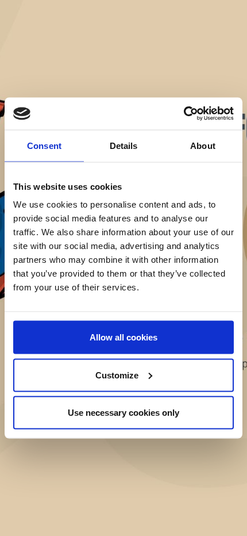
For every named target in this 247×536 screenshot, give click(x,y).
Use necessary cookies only (123, 413)
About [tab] (202, 145)
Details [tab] (124, 145)
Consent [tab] (44, 145)
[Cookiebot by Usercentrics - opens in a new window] (183, 113)
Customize (116, 375)
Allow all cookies (123, 337)
